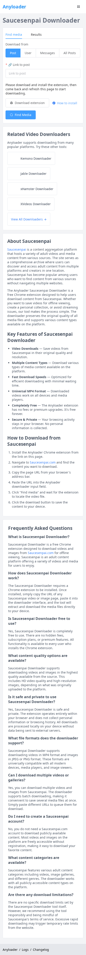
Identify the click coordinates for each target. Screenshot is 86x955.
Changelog (41, 949)
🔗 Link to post (19, 65)
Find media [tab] (14, 34)
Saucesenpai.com (43, 462)
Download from (17, 44)
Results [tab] (36, 34)
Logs (25, 949)
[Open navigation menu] (78, 6)
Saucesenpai (16, 249)
